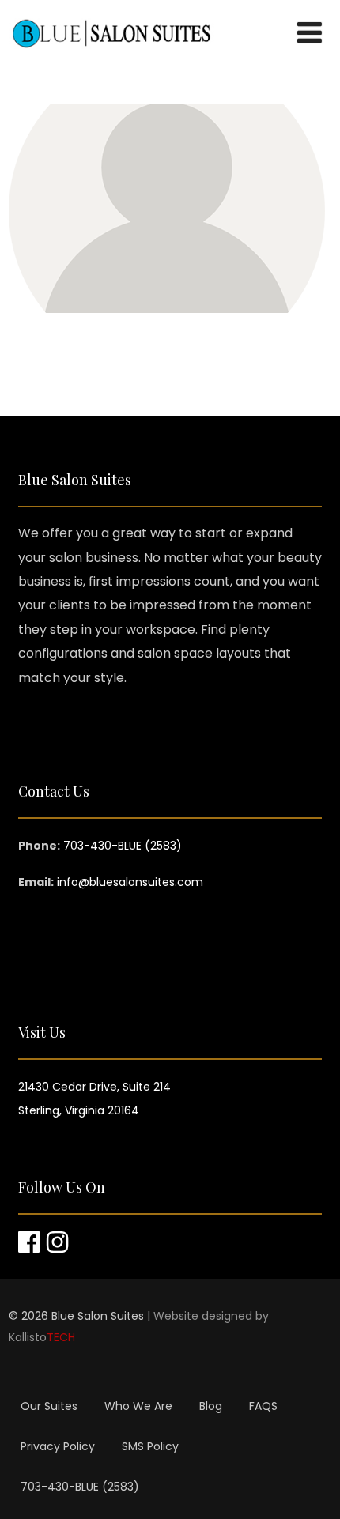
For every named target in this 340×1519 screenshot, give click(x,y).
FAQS (263, 1406)
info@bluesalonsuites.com (130, 882)
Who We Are (138, 1406)
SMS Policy (150, 1446)
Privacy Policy (58, 1446)
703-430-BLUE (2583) (80, 1486)
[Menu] (309, 33)
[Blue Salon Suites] (111, 63)
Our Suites (49, 1406)
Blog (210, 1406)
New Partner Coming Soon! (166, 163)
